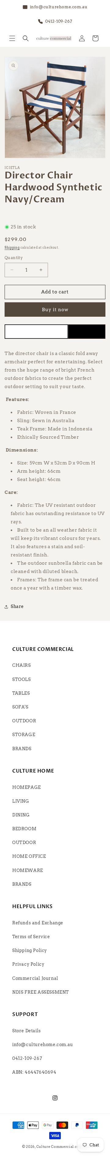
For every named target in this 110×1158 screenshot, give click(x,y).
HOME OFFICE (29, 856)
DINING (21, 814)
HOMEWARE (27, 870)
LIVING (20, 801)
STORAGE (23, 734)
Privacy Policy (28, 964)
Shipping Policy (29, 950)
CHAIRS (21, 665)
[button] (12, 38)
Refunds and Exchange (37, 922)
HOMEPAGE (26, 787)
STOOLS (21, 679)
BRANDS (21, 748)
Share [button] (17, 606)
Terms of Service (31, 936)
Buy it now (55, 309)
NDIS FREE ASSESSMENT (40, 992)
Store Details (26, 1030)
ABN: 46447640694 (34, 1072)
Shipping (12, 247)
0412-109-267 (27, 1058)
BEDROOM (24, 828)
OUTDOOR (24, 720)
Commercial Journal (35, 978)
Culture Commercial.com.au (62, 1147)
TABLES (21, 693)
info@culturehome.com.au (42, 1044)
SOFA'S (20, 707)
